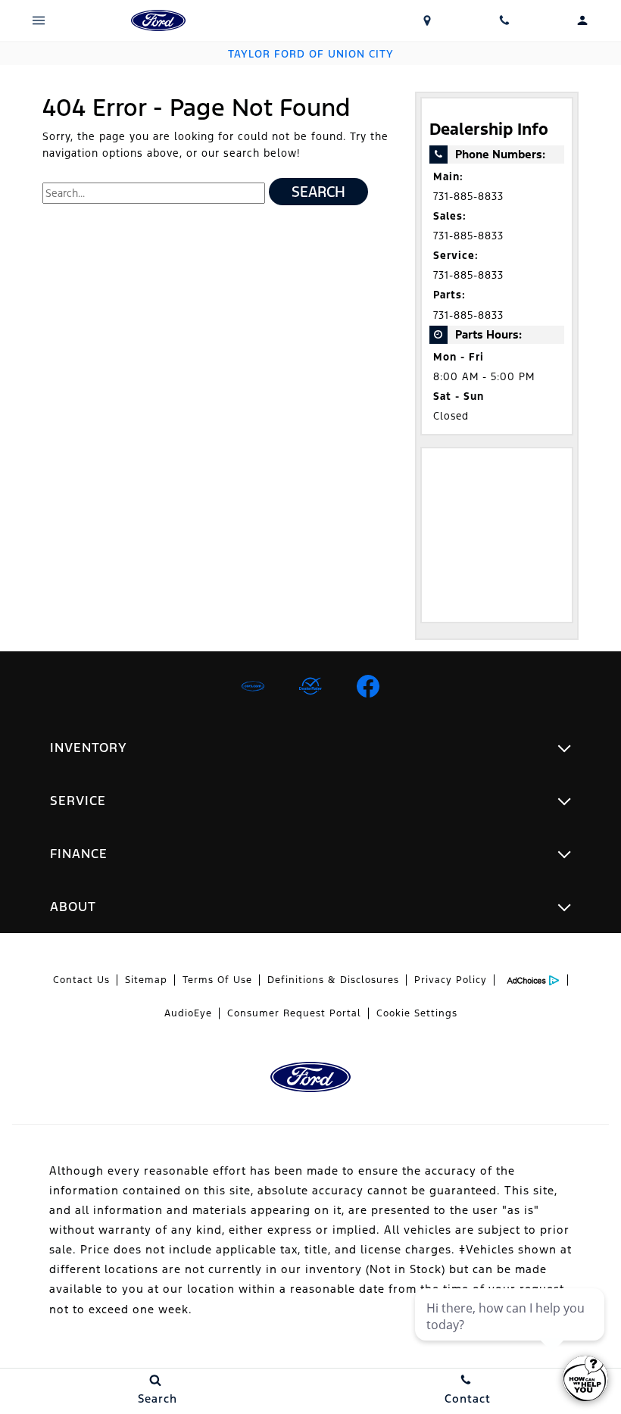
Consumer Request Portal (294, 1013)
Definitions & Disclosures (333, 980)
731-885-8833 (468, 196)
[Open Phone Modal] (505, 20)
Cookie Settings (416, 1013)
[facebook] (368, 686)
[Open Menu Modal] (39, 20)
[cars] (253, 686)
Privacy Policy (450, 980)
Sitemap (146, 980)
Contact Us (81, 980)
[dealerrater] (310, 686)
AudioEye (188, 1013)
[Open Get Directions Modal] (428, 20)
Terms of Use (217, 980)
